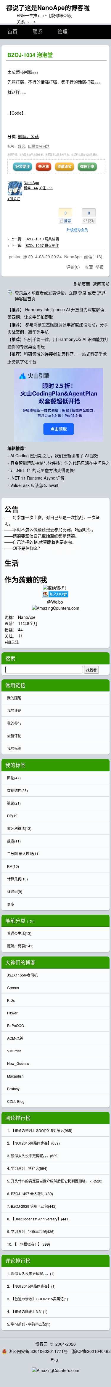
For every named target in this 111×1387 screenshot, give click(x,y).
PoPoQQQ (15, 1025)
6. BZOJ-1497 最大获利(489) (30, 1193)
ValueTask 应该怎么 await (34, 485)
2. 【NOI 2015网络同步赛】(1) (31, 1286)
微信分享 (87, 166)
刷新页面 (81, 284)
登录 (82, 293)
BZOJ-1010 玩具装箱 (42, 238)
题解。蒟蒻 (28, 136)
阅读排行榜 (17, 1117)
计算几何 (17, 878)
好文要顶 (22, 166)
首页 (12, 32)
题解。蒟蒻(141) (20, 945)
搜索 (14, 840)
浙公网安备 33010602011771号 (38, 1351)
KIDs (11, 1000)
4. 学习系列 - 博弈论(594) (27, 1168)
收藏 (89, 267)
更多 (10, 904)
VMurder (14, 1050)
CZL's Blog (16, 1101)
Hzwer (12, 1012)
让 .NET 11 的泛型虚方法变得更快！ (44, 470)
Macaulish (15, 1075)
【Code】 (16, 113)
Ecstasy (13, 1088)
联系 (38, 32)
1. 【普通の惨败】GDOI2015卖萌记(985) (39, 1130)
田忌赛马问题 (38, 146)
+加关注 (13, 198)
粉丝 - (31, 187)
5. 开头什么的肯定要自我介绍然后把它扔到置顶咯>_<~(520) (54, 1180)
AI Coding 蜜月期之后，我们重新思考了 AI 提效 (54, 455)
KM (13, 866)
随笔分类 (15, 920)
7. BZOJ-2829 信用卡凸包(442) (32, 1206)
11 (20, 636)
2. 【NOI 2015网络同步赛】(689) (33, 1142)
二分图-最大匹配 (23, 853)
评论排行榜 (17, 1260)
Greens (13, 987)
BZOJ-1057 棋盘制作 (42, 245)
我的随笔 (14, 697)
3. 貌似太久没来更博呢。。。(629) (33, 1155)
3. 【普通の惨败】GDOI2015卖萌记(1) (37, 1298)
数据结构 (17, 790)
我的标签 (14, 748)
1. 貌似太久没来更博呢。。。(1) (30, 1273)
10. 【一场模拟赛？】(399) (28, 1244)
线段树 (14, 891)
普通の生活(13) (19, 933)
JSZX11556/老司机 (22, 974)
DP (13, 815)
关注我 (43, 166)
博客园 (41, 1344)
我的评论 (14, 710)
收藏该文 (64, 166)
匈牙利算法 (19, 828)
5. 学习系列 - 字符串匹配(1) (28, 1323)
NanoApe (31, 182)
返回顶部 (101, 284)
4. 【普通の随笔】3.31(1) (27, 1311)
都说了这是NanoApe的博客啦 (48, 7)
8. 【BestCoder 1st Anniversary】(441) (38, 1218)
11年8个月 (28, 623)
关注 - (46, 187)
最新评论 (14, 735)
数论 (21, 146)
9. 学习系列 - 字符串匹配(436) (30, 1231)
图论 (14, 777)
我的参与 (14, 723)
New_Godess (18, 1063)
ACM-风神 (15, 1038)
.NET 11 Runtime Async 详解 (37, 478)
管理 (62, 32)
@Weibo (55, 602)
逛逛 (101, 293)
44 (20, 629)
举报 (99, 267)
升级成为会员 (77, 229)
